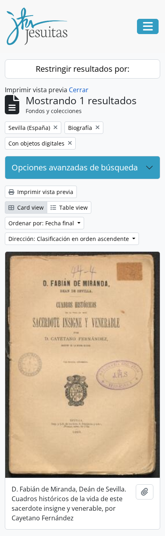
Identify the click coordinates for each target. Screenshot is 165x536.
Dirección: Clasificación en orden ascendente (69, 239)
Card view (30, 207)
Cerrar (79, 89)
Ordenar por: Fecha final (42, 223)
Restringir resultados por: (82, 68)
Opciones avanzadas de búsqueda (75, 167)
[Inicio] (40, 26)
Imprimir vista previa (44, 192)
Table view (73, 207)
